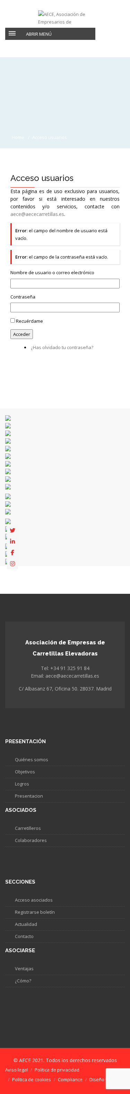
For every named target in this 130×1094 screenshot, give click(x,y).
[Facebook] (12, 552)
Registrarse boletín (35, 912)
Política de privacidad (57, 1070)
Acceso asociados (34, 900)
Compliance (70, 1079)
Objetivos (25, 772)
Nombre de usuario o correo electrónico (52, 272)
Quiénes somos (31, 759)
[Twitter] (12, 530)
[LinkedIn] (12, 541)
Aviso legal (16, 1070)
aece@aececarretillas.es (37, 214)
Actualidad (26, 924)
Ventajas (24, 968)
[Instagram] (12, 563)
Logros (22, 784)
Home (18, 137)
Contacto (24, 936)
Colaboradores (31, 840)
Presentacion (29, 796)
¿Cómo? (23, 981)
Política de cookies (31, 1079)
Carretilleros (28, 828)
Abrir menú (39, 34)
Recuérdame (29, 321)
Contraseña (22, 297)
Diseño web (101, 1079)
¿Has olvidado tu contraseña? (62, 347)
